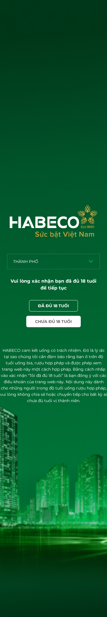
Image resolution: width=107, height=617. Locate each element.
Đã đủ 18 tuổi (53, 305)
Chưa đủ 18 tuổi (53, 321)
